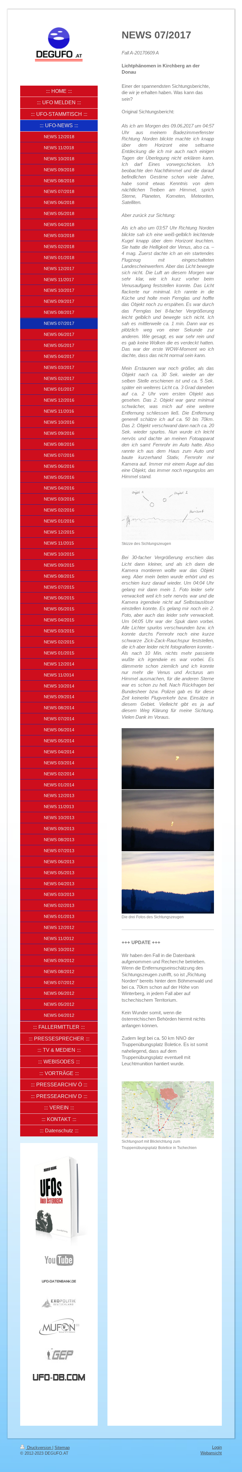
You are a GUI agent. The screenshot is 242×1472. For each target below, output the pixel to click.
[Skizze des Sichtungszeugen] (168, 514)
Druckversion (39, 1447)
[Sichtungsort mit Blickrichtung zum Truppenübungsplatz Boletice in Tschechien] (168, 1109)
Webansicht (211, 1453)
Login (217, 1447)
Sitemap (62, 1447)
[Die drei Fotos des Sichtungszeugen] (168, 821)
